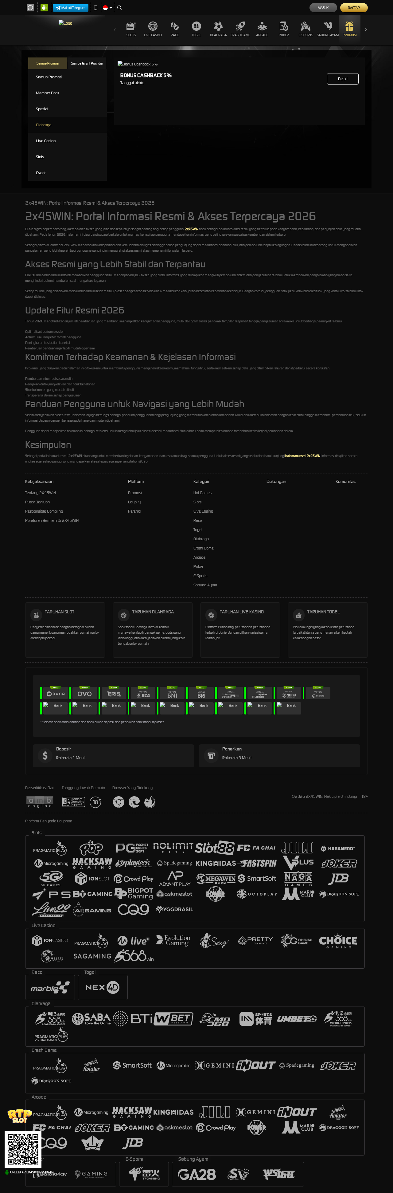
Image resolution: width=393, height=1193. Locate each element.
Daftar (354, 8)
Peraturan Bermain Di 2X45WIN (52, 520)
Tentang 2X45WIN (40, 492)
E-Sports (306, 35)
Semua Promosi (48, 63)
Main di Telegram (73, 8)
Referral (134, 511)
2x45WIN (191, 229)
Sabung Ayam (328, 35)
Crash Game (240, 35)
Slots (131, 35)
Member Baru (47, 93)
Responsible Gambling (44, 511)
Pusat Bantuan (37, 502)
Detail (343, 78)
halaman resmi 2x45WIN (302, 456)
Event (40, 172)
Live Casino (153, 35)
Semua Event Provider (87, 63)
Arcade (262, 35)
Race (175, 35)
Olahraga (218, 35)
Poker (284, 35)
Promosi (349, 35)
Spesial (42, 109)
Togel (196, 35)
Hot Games (202, 492)
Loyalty (134, 502)
